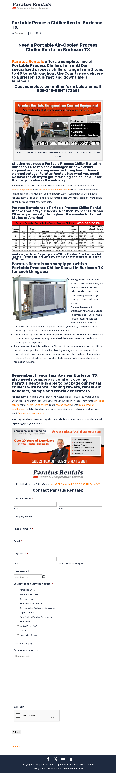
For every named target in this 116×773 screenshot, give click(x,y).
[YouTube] (63, 759)
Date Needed (21, 571)
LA (69, 484)
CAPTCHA (19, 706)
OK (80, 484)
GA (62, 484)
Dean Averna (20, 33)
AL (52, 484)
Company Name (23, 516)
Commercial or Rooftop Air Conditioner (37, 608)
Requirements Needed (26, 650)
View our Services (73, 768)
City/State (21, 553)
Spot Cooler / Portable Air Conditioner (37, 617)
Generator (25, 630)
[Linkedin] (70, 759)
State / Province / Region (71, 563)
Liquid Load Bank (28, 612)
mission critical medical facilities (55, 189)
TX (90, 484)
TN (87, 484)
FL (59, 484)
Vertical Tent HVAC (28, 626)
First (16, 508)
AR (55, 484)
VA (94, 484)
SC (83, 484)
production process (22, 189)
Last (61, 508)
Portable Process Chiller (65, 164)
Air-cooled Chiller (27, 589)
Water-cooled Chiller (29, 594)
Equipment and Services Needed (33, 583)
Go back (16, 746)
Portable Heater (27, 621)
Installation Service (28, 635)
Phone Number (23, 528)
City (16, 563)
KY (65, 484)
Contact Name (23, 498)
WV (98, 484)
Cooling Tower (26, 598)
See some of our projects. (31, 412)
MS (72, 484)
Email (18, 541)
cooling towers (63, 404)
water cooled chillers (37, 404)
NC (76, 484)
